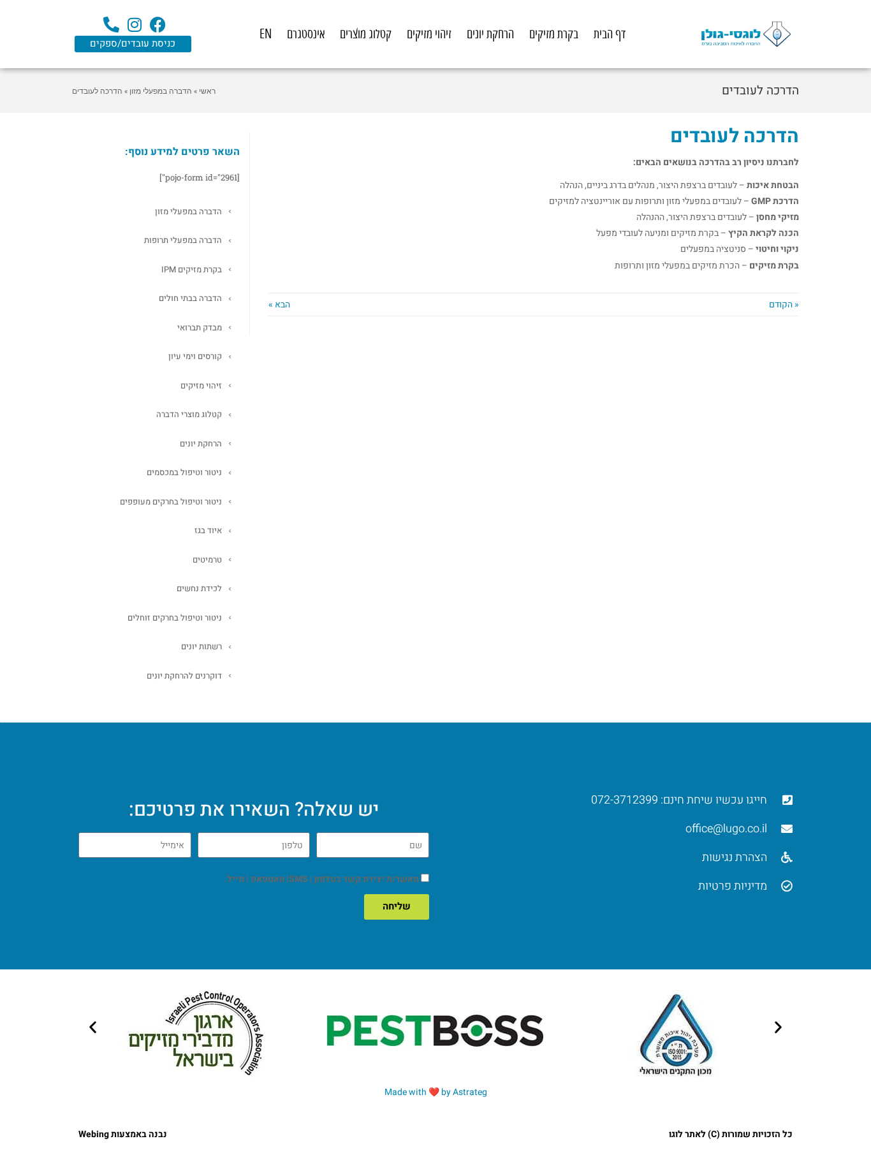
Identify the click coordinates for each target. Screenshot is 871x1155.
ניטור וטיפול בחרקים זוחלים (175, 618)
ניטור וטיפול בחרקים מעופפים (171, 502)
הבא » (279, 304)
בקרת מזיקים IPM (191, 269)
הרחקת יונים (490, 34)
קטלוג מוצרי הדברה (189, 414)
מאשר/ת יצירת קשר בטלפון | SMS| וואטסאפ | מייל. (321, 879)
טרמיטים (207, 560)
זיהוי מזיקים (429, 34)
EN (266, 34)
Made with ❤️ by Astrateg (435, 1092)
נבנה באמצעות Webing (122, 1134)
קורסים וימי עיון (195, 356)
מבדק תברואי (199, 327)
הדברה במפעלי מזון (188, 211)
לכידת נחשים (199, 588)
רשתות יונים (201, 646)
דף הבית (610, 34)
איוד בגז (208, 530)
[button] (93, 1027)
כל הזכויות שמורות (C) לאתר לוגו (731, 1134)
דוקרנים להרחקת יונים (184, 676)
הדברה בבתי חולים (190, 298)
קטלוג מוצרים (366, 34)
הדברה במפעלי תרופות (183, 240)
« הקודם (784, 304)
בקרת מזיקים (553, 34)
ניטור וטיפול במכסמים (184, 472)
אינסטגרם (306, 34)
